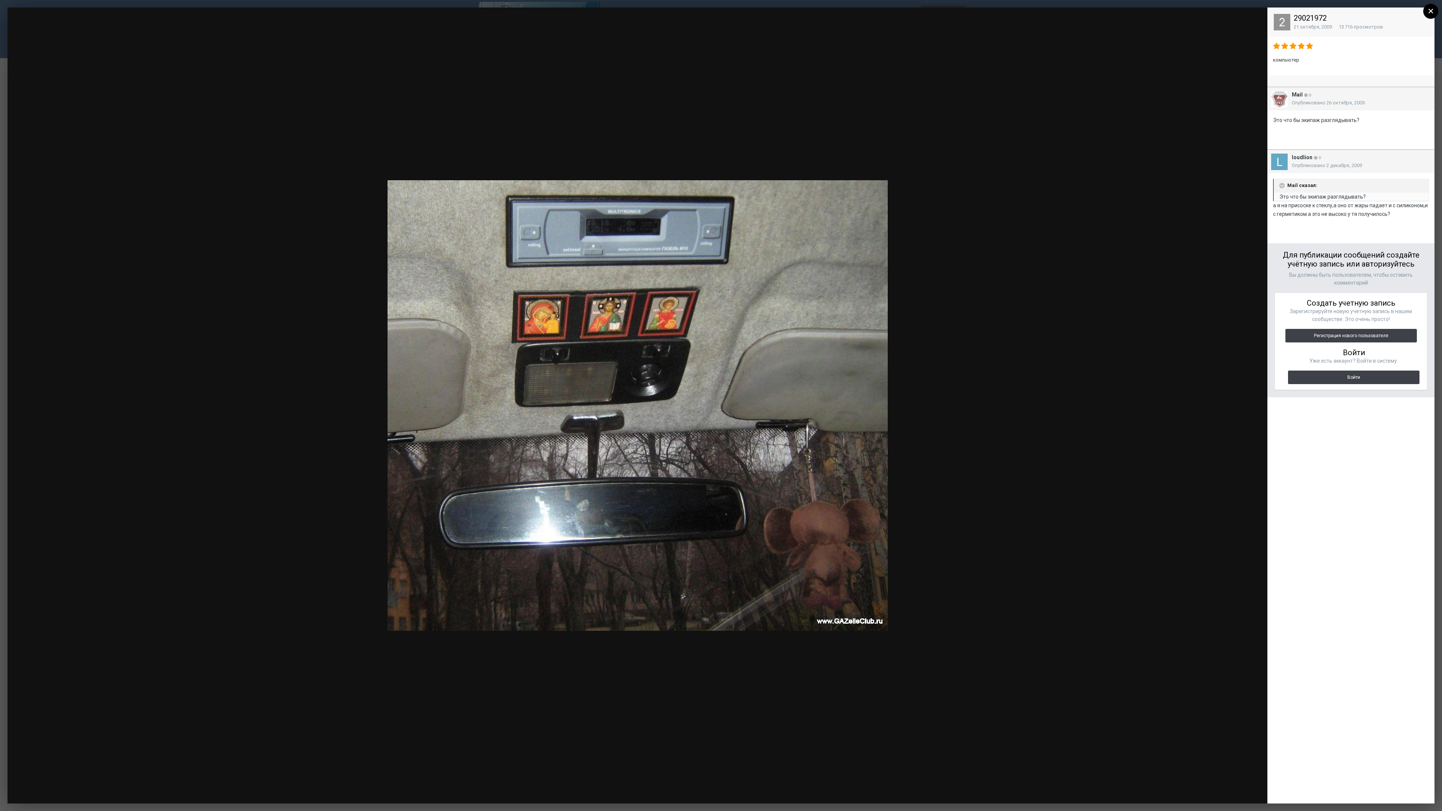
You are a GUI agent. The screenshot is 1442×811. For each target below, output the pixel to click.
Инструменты (1181, 790)
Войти (1353, 377)
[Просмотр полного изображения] (1254, 20)
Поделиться (1236, 790)
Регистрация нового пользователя (1351, 335)
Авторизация (1167, 20)
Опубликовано (1328, 103)
